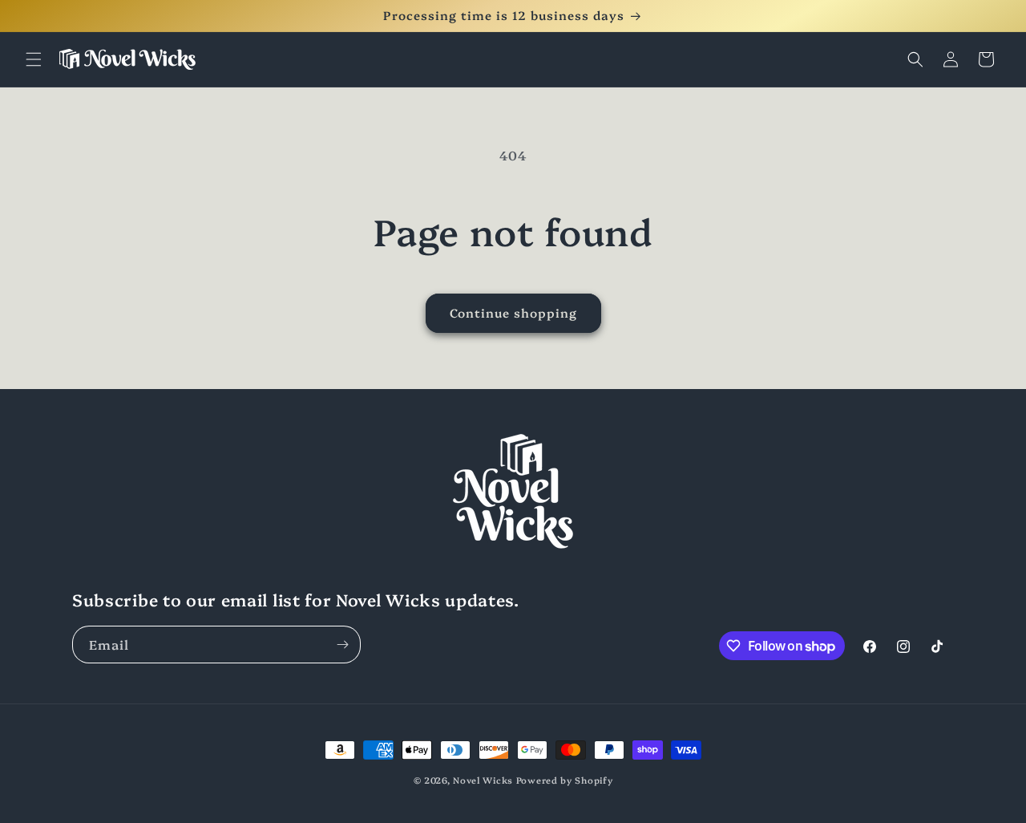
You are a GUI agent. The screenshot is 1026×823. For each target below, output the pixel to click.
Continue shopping (513, 312)
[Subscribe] (342, 644)
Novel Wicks (483, 780)
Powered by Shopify (564, 780)
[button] (33, 59)
